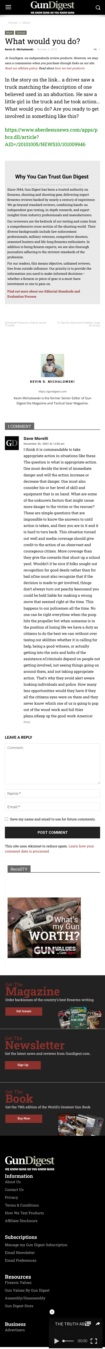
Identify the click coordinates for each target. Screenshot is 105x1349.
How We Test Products (24, 1213)
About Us (13, 1182)
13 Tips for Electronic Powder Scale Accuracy (78, 324)
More (26, 23)
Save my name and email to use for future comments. (53, 819)
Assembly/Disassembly (25, 1298)
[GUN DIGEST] (52, 7)
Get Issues (23, 1011)
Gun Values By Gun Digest (27, 1290)
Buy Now (24, 1118)
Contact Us (14, 1189)
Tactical (21, 32)
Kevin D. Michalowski (19, 49)
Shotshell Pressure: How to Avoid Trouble (25, 324)
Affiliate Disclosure (21, 1220)
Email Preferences (20, 1260)
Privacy (11, 1197)
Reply (27, 722)
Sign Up (22, 1065)
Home (12, 23)
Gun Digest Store (19, 1306)
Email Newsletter (20, 1252)
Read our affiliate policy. (21, 68)
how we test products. (70, 68)
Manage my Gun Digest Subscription (36, 1244)
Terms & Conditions (22, 1205)
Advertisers (15, 1330)
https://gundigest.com (53, 391)
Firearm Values (18, 1282)
